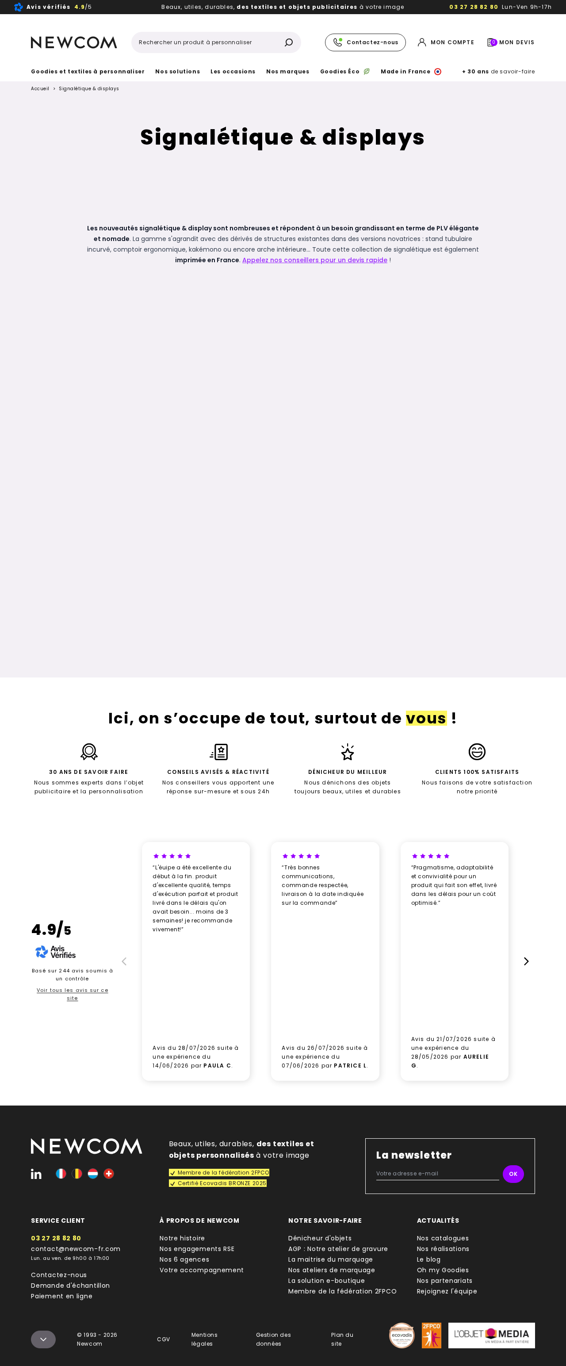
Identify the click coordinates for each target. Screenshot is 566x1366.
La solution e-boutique (326, 1280)
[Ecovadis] (402, 1335)
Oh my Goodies (443, 1270)
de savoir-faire (498, 71)
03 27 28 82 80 (473, 7)
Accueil (40, 89)
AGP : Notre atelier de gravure (338, 1248)
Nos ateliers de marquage (331, 1270)
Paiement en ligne (61, 1296)
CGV (163, 1339)
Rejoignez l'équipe (447, 1291)
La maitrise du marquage (330, 1259)
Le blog (429, 1259)
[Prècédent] (122, 961)
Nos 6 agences (184, 1259)
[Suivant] (527, 961)
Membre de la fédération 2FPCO (342, 1291)
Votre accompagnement (202, 1270)
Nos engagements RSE (197, 1248)
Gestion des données (273, 1339)
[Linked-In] (36, 1173)
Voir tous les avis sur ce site (72, 994)
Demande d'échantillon (70, 1285)
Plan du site (342, 1339)
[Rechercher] (288, 42)
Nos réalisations (443, 1248)
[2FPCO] (431, 1335)
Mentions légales (204, 1339)
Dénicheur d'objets (320, 1238)
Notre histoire (182, 1238)
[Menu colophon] (43, 1339)
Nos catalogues (443, 1238)
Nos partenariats (445, 1280)
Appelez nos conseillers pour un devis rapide (314, 260)
